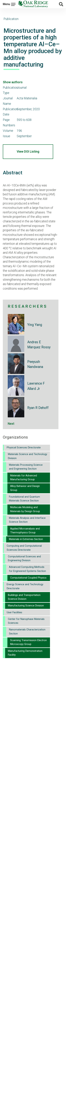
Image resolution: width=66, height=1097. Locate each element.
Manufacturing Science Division (26, 605)
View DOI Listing (28, 151)
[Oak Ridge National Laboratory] (33, 4)
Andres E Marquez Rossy (39, 344)
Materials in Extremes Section (26, 539)
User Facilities (14, 612)
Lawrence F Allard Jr (36, 386)
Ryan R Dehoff (38, 408)
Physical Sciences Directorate (24, 447)
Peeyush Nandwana (35, 364)
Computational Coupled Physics (28, 577)
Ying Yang (34, 325)
